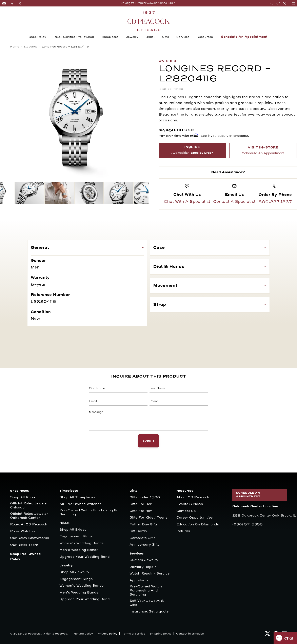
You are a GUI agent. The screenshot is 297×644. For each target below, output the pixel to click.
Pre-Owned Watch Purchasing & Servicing (88, 512)
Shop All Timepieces (77, 497)
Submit (149, 441)
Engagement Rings (76, 536)
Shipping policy (161, 633)
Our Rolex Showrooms (29, 538)
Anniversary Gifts (145, 545)
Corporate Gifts (143, 538)
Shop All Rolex (23, 497)
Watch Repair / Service (150, 574)
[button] (271, 3)
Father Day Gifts (144, 524)
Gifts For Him (141, 511)
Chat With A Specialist (187, 201)
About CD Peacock (192, 497)
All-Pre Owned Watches (80, 504)
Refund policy (83, 633)
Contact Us (186, 511)
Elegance (30, 46)
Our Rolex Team (24, 545)
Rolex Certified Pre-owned (74, 37)
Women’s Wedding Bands (81, 543)
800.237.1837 (275, 201)
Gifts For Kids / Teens (148, 518)
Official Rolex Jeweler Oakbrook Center (29, 516)
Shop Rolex (37, 37)
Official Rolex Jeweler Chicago (29, 505)
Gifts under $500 (145, 497)
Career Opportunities (194, 518)
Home (14, 46)
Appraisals (139, 580)
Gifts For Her (141, 504)
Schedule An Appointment (244, 37)
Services (182, 37)
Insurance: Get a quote (149, 611)
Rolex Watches (23, 531)
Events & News (189, 504)
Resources (205, 37)
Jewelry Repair (143, 567)
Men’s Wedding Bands (78, 550)
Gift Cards (138, 531)
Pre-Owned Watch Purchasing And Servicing (146, 591)
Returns (183, 531)
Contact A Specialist (234, 201)
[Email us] (4, 3)
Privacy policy (107, 633)
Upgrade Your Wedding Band (84, 557)
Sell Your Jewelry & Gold (147, 603)
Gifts (165, 37)
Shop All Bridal (72, 530)
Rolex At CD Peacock (28, 524)
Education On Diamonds (197, 524)
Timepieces (109, 37)
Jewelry (132, 37)
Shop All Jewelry (74, 572)
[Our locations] (20, 3)
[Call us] (12, 3)
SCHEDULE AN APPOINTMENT (248, 494)
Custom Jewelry (144, 560)
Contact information (190, 633)
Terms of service (133, 633)
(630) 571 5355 (247, 524)
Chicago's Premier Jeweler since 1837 (147, 3)
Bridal (150, 37)
